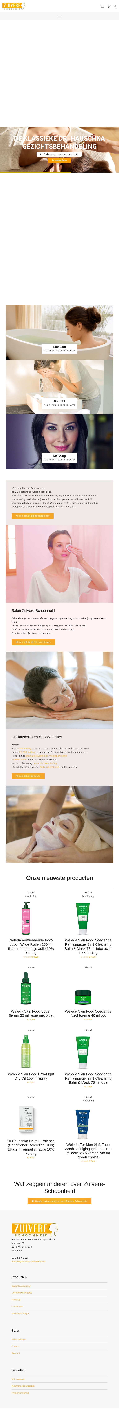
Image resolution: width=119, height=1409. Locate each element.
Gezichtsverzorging (21, 1286)
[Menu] (102, 6)
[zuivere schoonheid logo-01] (14, 6)
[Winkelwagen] (109, 6)
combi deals (19, 759)
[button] (115, 6)
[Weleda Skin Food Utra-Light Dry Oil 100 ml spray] (26, 1052)
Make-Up (16, 1299)
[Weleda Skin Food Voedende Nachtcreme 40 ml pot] (83, 989)
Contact (15, 1346)
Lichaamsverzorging (22, 1292)
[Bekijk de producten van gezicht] (60, 387)
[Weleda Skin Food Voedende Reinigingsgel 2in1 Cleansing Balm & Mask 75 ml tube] (83, 1052)
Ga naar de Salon (59, 160)
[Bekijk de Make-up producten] (60, 441)
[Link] (60, 332)
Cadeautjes (17, 1306)
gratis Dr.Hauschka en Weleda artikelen (46, 755)
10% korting (25, 748)
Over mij (16, 1353)
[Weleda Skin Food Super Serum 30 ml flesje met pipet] (26, 989)
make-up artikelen (49, 767)
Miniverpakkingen (20, 1313)
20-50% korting (27, 752)
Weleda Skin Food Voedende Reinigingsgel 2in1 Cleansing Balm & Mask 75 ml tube (88, 1078)
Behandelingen (19, 1339)
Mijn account (18, 1379)
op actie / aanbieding (45, 763)
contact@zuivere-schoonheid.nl (28, 1261)
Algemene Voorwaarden (23, 1386)
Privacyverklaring (20, 1393)
